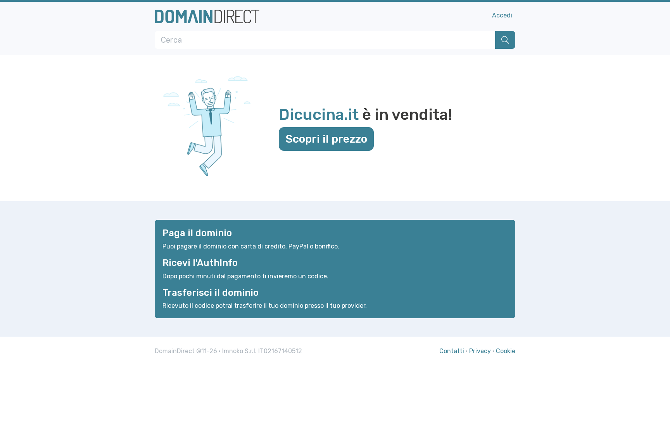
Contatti (451, 351)
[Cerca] (505, 40)
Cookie (505, 351)
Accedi (502, 15)
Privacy (480, 351)
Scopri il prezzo (326, 138)
